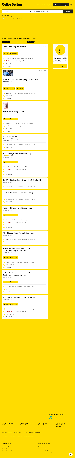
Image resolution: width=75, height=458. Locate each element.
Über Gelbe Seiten (44, 443)
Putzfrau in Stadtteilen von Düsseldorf (26, 424)
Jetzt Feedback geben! (60, 66)
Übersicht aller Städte (7, 451)
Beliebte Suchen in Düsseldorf (42, 424)
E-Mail (6, 53)
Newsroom (41, 447)
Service (43, 5)
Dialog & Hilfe (6, 443)
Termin (13, 88)
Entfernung (22, 41)
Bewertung (14, 41)
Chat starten (14, 53)
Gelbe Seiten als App (43, 449)
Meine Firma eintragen (61, 5)
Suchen (37, 5)
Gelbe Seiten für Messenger (45, 451)
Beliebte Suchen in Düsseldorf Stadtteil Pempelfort (61, 425)
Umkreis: (5, 15)
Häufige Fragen (5, 449)
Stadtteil (30, 41)
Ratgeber (49, 5)
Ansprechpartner (6, 447)
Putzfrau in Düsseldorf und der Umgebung (8, 424)
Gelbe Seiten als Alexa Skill (45, 453)
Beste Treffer (6, 41)
